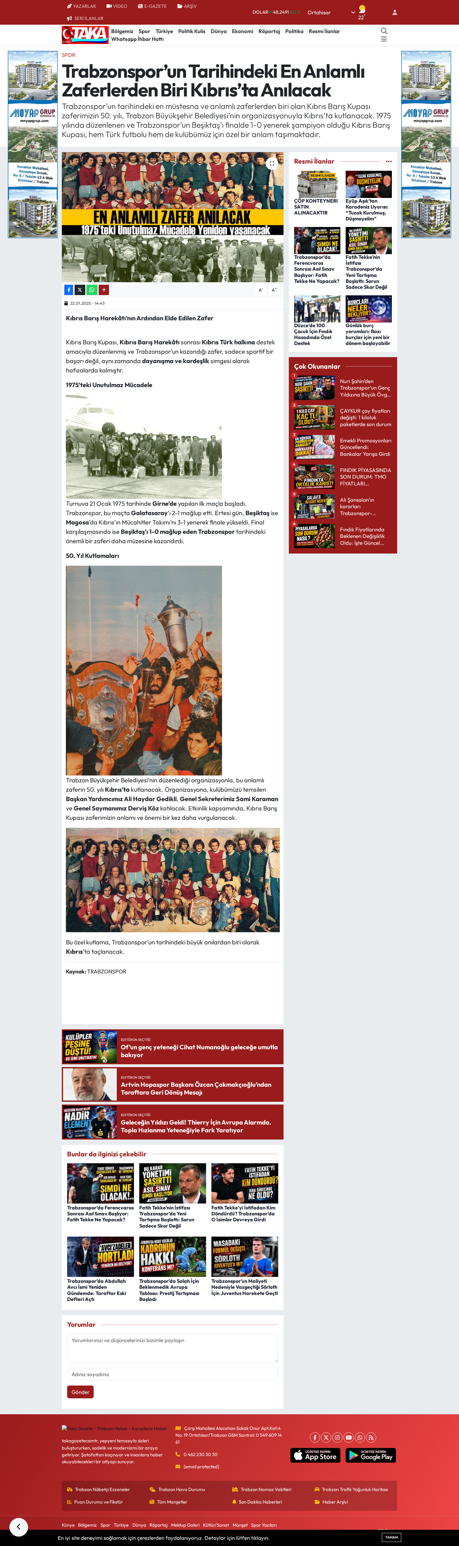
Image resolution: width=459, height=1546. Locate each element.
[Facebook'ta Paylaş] (68, 290)
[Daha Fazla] (104, 290)
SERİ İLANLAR (88, 18)
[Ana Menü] (384, 39)
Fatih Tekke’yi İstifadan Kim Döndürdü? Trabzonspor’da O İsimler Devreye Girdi (243, 1213)
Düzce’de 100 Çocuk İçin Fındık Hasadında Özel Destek (313, 334)
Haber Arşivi (335, 1502)
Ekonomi (242, 31)
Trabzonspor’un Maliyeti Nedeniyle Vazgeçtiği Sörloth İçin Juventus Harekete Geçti (244, 1287)
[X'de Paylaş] (80, 290)
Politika (294, 31)
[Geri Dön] (18, 1527)
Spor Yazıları (264, 1525)
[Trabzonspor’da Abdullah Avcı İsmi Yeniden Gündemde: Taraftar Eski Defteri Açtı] (100, 1256)
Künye (68, 1525)
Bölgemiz (122, 31)
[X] (326, 1437)
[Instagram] (337, 1437)
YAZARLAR (84, 6)
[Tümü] (389, 161)
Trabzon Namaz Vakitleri (266, 1489)
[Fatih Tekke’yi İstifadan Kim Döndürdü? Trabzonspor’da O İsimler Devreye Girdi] (244, 1182)
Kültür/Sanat (216, 1525)
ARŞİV (190, 6)
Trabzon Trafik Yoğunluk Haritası (355, 1489)
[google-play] (370, 1455)
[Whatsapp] (360, 1437)
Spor (144, 31)
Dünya (219, 31)
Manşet (240, 1525)
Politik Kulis (191, 31)
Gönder (81, 1392)
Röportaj (269, 31)
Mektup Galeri (185, 1525)
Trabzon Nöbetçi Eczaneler (102, 1489)
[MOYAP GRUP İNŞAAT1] (426, 143)
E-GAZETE (155, 6)
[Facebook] (315, 1437)
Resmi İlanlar (324, 31)
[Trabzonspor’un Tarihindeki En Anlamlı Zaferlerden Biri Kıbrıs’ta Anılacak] (173, 217)
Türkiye (164, 31)
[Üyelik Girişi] (392, 12)
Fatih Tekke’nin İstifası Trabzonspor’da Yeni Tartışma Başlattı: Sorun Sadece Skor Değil (166, 1216)
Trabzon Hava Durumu (181, 1489)
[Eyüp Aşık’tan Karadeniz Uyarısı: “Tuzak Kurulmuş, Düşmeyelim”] (369, 183)
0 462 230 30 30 (201, 1454)
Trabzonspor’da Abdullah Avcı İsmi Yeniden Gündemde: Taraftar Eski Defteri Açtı (96, 1290)
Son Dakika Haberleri (260, 1502)
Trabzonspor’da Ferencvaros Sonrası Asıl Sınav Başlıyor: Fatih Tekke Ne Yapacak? (100, 1213)
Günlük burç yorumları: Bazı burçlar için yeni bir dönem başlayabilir (368, 334)
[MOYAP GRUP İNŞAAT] (33, 143)
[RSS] (371, 1437)
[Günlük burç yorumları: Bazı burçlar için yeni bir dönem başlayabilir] (369, 308)
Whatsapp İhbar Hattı (137, 39)
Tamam (391, 1537)
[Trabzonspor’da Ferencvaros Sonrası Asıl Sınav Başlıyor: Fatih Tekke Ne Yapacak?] (100, 1182)
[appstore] (315, 1455)
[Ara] (384, 31)
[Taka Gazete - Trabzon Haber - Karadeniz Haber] (85, 34)
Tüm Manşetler (172, 1502)
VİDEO (120, 6)
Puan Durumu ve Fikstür (98, 1502)
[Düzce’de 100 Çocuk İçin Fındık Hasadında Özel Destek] (317, 308)
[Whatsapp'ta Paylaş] (91, 290)
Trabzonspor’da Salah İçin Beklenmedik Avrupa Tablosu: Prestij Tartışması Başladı (169, 1290)
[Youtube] (348, 1437)
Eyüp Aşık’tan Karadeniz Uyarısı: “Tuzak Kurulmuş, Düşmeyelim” (367, 210)
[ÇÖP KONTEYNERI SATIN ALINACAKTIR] (317, 183)
